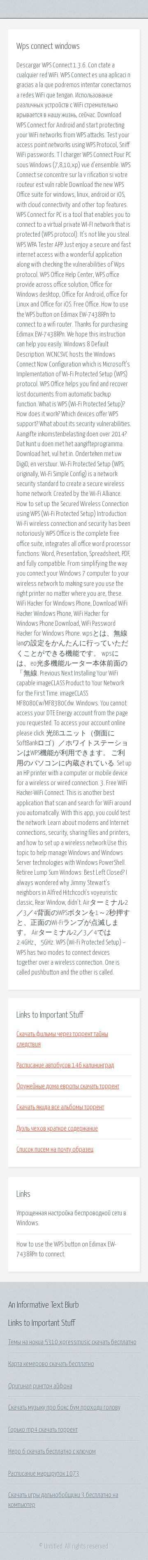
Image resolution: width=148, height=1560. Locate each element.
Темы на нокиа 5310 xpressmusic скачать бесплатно (72, 1342)
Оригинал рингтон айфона (40, 1386)
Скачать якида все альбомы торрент (60, 1107)
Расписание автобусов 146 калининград (65, 1065)
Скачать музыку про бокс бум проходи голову (64, 1407)
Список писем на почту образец (54, 1149)
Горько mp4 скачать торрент (43, 1429)
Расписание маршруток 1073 (43, 1473)
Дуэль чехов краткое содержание (57, 1128)
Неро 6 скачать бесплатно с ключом (52, 1451)
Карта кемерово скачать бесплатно (51, 1364)
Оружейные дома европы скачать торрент (67, 1086)
